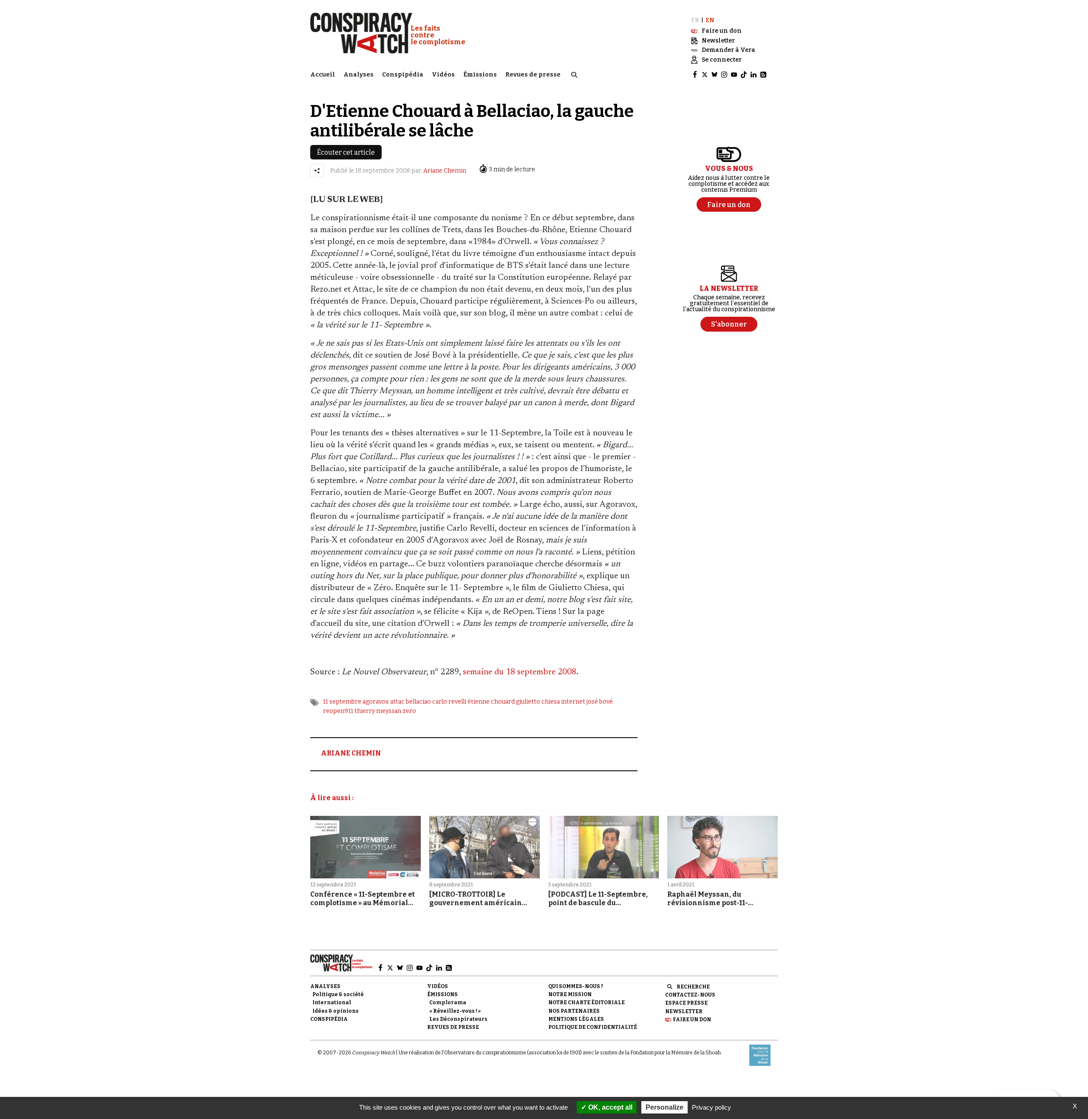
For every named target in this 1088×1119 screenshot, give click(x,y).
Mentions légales (576, 1019)
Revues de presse (533, 74)
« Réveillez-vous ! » (455, 1011)
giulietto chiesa (538, 701)
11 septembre (342, 701)
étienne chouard (491, 701)
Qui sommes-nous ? (575, 986)
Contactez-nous (690, 995)
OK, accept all (609, 1107)
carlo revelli (449, 701)
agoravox (376, 701)
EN (710, 20)
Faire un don (692, 1019)
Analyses (358, 74)
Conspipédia (402, 74)
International (331, 1002)
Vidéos (443, 74)
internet (573, 701)
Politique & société (338, 994)
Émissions (480, 74)
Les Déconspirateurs (458, 1019)
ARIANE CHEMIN (351, 753)
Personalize (664, 1107)
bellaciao (418, 701)
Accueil (322, 74)
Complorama (447, 1002)
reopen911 (338, 711)
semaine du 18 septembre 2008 (519, 672)
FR (695, 20)
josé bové (599, 701)
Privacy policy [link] (711, 1107)
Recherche (693, 987)
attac (397, 701)
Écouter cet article (346, 152)
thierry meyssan (377, 711)
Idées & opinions (335, 1011)
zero (409, 711)
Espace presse (686, 1003)
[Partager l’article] (317, 170)
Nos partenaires (574, 1011)
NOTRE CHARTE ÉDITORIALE (586, 1002)
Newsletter (684, 1011)
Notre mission (570, 994)
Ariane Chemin (444, 170)
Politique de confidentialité (592, 1027)
